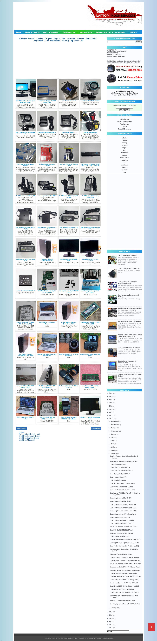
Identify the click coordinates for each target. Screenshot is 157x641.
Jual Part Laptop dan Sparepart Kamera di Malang (69, 638)
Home (18, 33)
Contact (134, 33)
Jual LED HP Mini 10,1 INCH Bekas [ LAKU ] (25, 386)
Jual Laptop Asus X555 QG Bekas (25, 418)
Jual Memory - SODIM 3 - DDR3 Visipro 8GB (90, 323)
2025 (111, 396)
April (112, 447)
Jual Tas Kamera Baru (90, 132)
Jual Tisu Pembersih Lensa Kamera (25, 164)
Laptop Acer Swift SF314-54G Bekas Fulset (47, 354)
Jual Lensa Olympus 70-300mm (129, 348)
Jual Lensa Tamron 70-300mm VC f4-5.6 (68, 386)
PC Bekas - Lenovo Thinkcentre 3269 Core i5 (25, 354)
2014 (111, 618)
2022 (111, 403)
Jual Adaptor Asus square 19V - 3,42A (25, 228)
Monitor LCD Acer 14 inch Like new (90, 418)
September (115, 431)
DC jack (48, 39)
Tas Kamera (124, 124)
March (113, 450)
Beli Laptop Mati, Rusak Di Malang (130, 308)
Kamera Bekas (85, 33)
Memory (65, 41)
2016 (111, 612)
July (112, 437)
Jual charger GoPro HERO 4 (47, 132)
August (113, 434)
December (114, 421)
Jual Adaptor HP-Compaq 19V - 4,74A (68, 196)
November (114, 425)
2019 (111, 412)
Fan (63, 39)
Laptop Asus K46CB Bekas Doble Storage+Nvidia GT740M (130, 335)
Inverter (80, 39)
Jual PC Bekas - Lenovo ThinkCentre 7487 (68, 323)
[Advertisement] (58, 61)
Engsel (57, 39)
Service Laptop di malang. (116, 56)
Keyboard (38, 41)
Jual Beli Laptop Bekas (29, 438)
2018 (111, 415)
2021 (111, 406)
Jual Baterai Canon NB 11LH (25, 291)
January (114, 608)
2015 (111, 615)
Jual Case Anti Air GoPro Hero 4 (25, 133)
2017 (111, 419)
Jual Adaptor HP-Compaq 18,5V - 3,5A (90, 196)
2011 (111, 628)
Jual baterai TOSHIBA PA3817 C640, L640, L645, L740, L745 (90, 164)
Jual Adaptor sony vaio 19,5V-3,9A (90, 228)
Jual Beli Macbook (27, 440)
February (114, 453)
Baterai (31, 39)
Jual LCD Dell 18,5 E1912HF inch (69, 259)
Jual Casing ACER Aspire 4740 (129, 268)
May (112, 444)
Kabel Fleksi (91, 39)
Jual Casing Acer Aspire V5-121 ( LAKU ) (90, 291)
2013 (111, 621)
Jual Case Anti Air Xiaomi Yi (90, 101)
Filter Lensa (124, 119)
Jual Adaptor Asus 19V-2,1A (69, 227)
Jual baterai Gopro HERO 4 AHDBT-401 (47, 101)
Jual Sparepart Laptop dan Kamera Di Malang (127, 282)
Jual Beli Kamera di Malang (116, 51)
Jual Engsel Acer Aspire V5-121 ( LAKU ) (69, 291)
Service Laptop (32, 33)
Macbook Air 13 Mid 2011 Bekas (47, 323)
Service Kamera (50, 33)
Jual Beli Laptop (112, 53)
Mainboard (55, 41)
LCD (47, 41)
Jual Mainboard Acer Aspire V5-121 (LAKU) (47, 291)
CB (1, 640)
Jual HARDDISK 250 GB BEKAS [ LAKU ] (47, 418)
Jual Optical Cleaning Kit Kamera (47, 164)
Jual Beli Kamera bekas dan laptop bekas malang (124, 61)
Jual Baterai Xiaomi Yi (69, 101)
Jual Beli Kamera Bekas (29, 436)
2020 (111, 409)
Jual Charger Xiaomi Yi (68, 132)
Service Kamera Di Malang (127, 255)
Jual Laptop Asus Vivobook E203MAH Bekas (125, 604)
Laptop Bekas (68, 33)
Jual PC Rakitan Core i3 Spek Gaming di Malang (25, 101)
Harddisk (71, 39)
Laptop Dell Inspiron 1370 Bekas (129, 321)
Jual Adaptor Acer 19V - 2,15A (47, 196)
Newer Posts (21, 429)
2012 (111, 625)
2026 (111, 393)
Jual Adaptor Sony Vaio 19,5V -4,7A (25, 259)
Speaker (75, 41)
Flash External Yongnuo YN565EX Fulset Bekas (68, 418)
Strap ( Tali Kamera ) (124, 122)
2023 (111, 399)
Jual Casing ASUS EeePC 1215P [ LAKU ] (47, 386)
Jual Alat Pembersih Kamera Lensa (69, 164)
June (112, 441)
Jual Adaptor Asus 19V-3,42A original (47, 228)
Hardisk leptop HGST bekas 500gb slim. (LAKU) (25, 323)
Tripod (124, 126)
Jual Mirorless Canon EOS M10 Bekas (90, 354)
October (114, 428)
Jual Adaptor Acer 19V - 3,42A (25, 196)
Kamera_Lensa (108, 638)
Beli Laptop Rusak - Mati (29, 434)
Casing (40, 39)
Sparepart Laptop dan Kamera (111, 33)
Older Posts (96, 429)
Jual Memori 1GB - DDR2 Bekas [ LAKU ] (90, 386)
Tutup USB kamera (124, 129)
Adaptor (23, 39)
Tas (82, 41)
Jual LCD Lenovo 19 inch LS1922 (90, 259)
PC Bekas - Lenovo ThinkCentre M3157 (47, 259)
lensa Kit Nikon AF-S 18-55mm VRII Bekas (68, 354)
